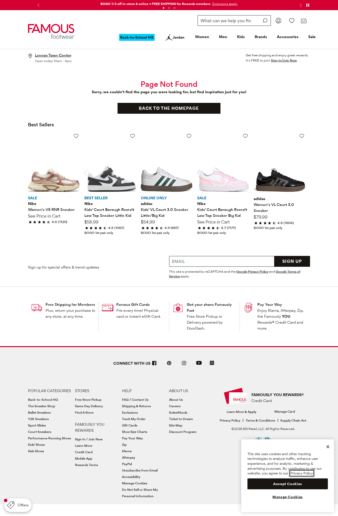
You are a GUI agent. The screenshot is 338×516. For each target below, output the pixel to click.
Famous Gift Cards (133, 304)
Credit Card (84, 452)
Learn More (83, 446)
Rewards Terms (86, 465)
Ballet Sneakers (39, 412)
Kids (241, 36)
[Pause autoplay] (307, 5)
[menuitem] (137, 41)
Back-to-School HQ (43, 400)
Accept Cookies (287, 484)
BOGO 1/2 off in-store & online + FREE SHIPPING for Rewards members (155, 4)
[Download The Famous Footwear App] (212, 363)
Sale (312, 36)
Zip (124, 445)
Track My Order (133, 419)
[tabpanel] (169, 3)
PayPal (127, 464)
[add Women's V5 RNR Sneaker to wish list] (76, 136)
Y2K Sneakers (38, 419)
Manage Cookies (134, 483)
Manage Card (284, 411)
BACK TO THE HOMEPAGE (169, 108)
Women (202, 36)
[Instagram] (184, 365)
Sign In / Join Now (89, 439)
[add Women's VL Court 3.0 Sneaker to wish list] (301, 136)
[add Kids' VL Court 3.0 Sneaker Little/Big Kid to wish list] (189, 136)
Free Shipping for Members (70, 304)
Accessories (287, 36)
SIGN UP (292, 261)
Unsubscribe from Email (140, 470)
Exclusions (130, 412)
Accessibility (131, 477)
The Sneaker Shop (41, 406)
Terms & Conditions (260, 420)
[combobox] (234, 20)
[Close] (327, 446)
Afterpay (128, 457)
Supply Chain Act (293, 420)
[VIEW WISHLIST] (292, 20)
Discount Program (182, 432)
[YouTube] (199, 365)
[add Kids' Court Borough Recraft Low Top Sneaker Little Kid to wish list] (132, 136)
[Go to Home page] (51, 31)
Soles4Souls (178, 412)
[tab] (163, 8)
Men (223, 36)
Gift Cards (129, 425)
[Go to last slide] (38, 5)
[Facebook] (154, 365)
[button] (224, 4)
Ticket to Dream (181, 419)
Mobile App (83, 458)
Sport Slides (37, 425)
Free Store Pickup (88, 400)
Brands (261, 36)
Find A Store (84, 412)
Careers (175, 406)
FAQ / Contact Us (135, 400)
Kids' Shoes (36, 445)
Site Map (175, 425)
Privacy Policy (230, 420)
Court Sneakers (39, 432)
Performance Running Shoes (49, 438)
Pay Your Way (269, 304)
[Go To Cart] (303, 21)
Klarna (127, 451)
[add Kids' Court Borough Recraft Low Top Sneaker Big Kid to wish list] (245, 136)
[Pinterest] (169, 365)
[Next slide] (300, 5)
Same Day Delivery (89, 406)
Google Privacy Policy (252, 271)
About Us (176, 400)
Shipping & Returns (136, 406)
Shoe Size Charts (134, 432)
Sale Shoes (36, 451)
